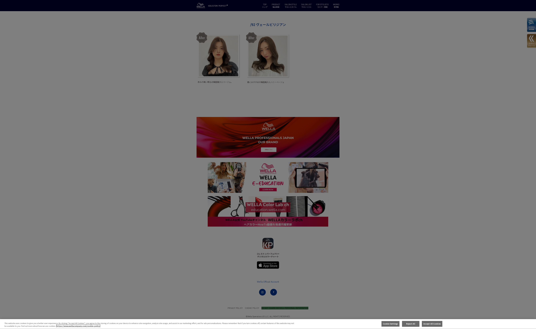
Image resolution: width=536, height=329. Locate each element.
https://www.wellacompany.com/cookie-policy (78, 326)
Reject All (410, 323)
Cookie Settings (390, 323)
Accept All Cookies (432, 323)
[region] (268, 324)
